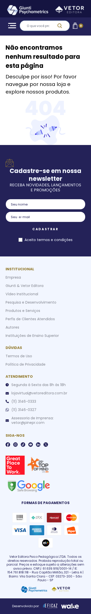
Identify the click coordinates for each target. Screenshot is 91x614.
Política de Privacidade (26, 364)
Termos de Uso (19, 356)
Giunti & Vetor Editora (24, 285)
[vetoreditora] (46, 11)
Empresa (13, 277)
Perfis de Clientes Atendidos (30, 319)
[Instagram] (15, 444)
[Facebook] (8, 444)
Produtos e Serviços (23, 310)
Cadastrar (45, 229)
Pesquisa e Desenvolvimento (31, 302)
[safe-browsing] (29, 485)
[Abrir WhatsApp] (78, 601)
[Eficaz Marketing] (50, 606)
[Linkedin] (38, 444)
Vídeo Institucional (22, 294)
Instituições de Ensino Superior (32, 335)
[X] (45, 444)
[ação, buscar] (62, 26)
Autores (12, 327)
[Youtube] (30, 444)
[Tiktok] (23, 444)
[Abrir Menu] (11, 25)
